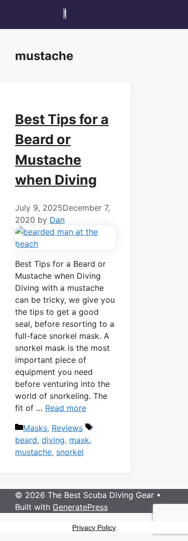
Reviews (67, 428)
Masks (35, 428)
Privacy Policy (94, 527)
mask (79, 440)
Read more (65, 408)
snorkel (70, 452)
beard (26, 440)
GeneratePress (80, 507)
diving (53, 440)
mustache (33, 452)
